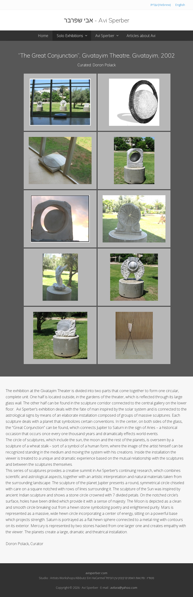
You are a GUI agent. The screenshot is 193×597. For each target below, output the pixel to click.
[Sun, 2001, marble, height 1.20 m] (134, 277)
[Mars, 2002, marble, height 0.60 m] (134, 218)
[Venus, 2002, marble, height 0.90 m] (60, 277)
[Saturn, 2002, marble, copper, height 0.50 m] (134, 102)
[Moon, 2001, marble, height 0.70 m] (60, 335)
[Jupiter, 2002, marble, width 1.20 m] (60, 160)
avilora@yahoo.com (123, 587)
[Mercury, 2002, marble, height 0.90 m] (134, 160)
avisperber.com (96, 573)
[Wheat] (134, 335)
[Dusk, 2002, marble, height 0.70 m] (60, 218)
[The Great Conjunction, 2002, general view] (60, 102)
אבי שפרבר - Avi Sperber (96, 20)
